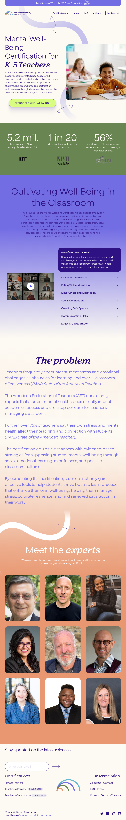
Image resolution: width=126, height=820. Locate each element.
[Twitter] (101, 813)
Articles (97, 13)
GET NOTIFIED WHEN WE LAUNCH (32, 103)
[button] (60, 13)
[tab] (89, 260)
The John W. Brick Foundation (35, 815)
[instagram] (113, 813)
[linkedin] (119, 813)
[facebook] (107, 813)
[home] (18, 13)
